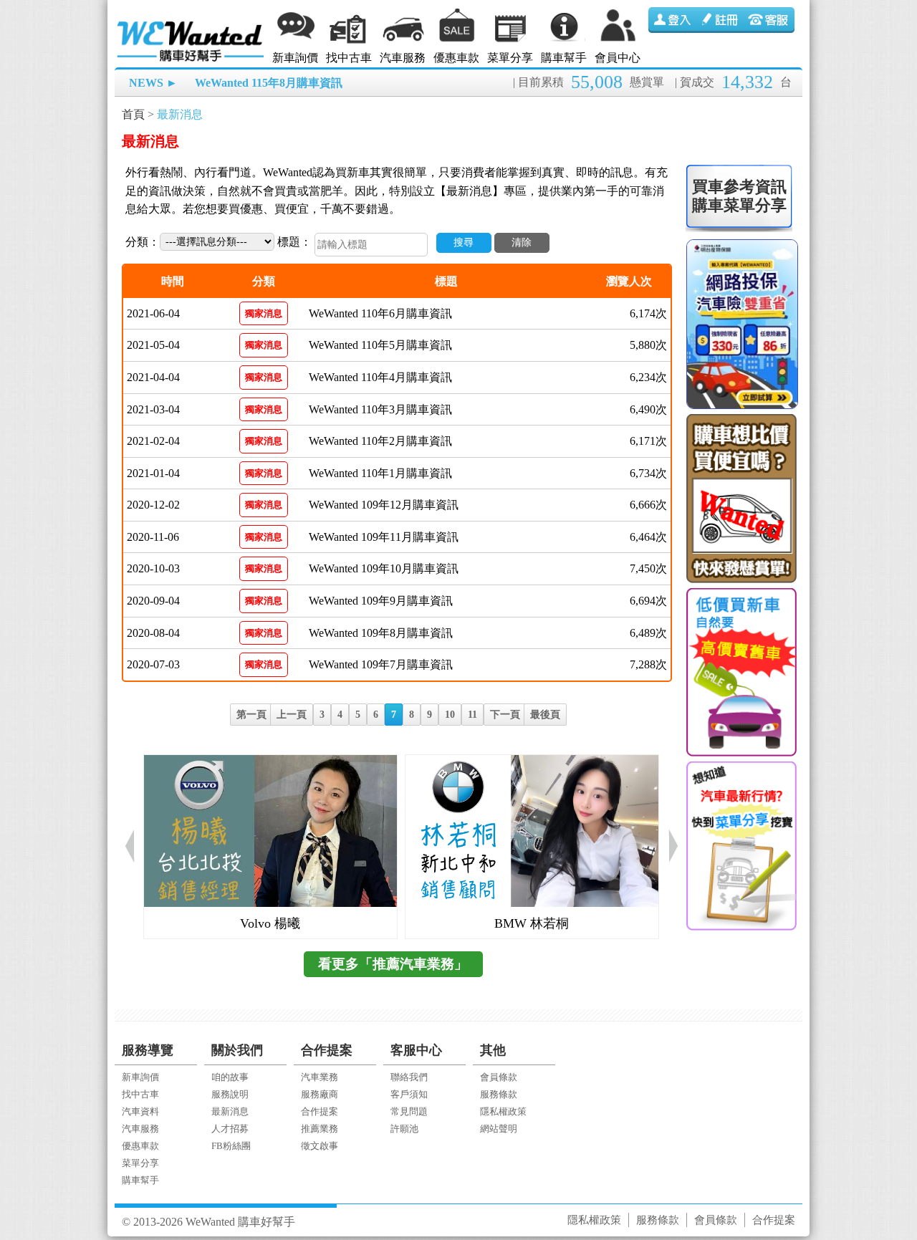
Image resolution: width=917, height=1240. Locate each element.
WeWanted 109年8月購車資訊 (381, 633)
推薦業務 (319, 1128)
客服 (770, 20)
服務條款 (498, 1094)
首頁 (133, 114)
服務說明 (230, 1094)
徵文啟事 (319, 1145)
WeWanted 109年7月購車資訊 (381, 664)
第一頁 (251, 714)
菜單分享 (510, 58)
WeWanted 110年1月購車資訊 (380, 473)
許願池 (404, 1128)
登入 (672, 20)
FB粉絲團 (231, 1145)
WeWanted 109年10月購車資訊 (383, 568)
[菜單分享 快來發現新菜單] (741, 846)
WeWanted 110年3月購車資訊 (380, 409)
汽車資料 (140, 1111)
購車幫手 (564, 58)
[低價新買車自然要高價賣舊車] (741, 672)
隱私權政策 (503, 1111)
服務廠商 (319, 1094)
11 (472, 714)
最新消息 (180, 114)
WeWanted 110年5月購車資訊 (380, 345)
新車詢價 (295, 58)
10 (450, 714)
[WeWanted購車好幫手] (191, 23)
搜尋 (463, 242)
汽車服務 (403, 58)
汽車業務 (319, 1077)
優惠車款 (456, 58)
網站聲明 (498, 1128)
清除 (522, 242)
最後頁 (545, 714)
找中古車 (349, 58)
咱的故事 (230, 1077)
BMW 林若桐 (531, 923)
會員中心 (617, 58)
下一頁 (505, 714)
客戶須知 (409, 1094)
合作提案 (319, 1111)
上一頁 (292, 714)
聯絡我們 (409, 1077)
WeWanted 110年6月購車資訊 (380, 313)
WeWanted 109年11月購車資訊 (383, 537)
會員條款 (498, 1077)
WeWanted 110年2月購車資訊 (380, 441)
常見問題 (409, 1111)
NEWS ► (153, 83)
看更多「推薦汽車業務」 (393, 963)
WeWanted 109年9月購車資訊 (381, 601)
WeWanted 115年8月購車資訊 (268, 83)
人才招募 (230, 1128)
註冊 (721, 20)
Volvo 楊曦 (270, 923)
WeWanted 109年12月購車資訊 (383, 505)
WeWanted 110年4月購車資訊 (380, 377)
